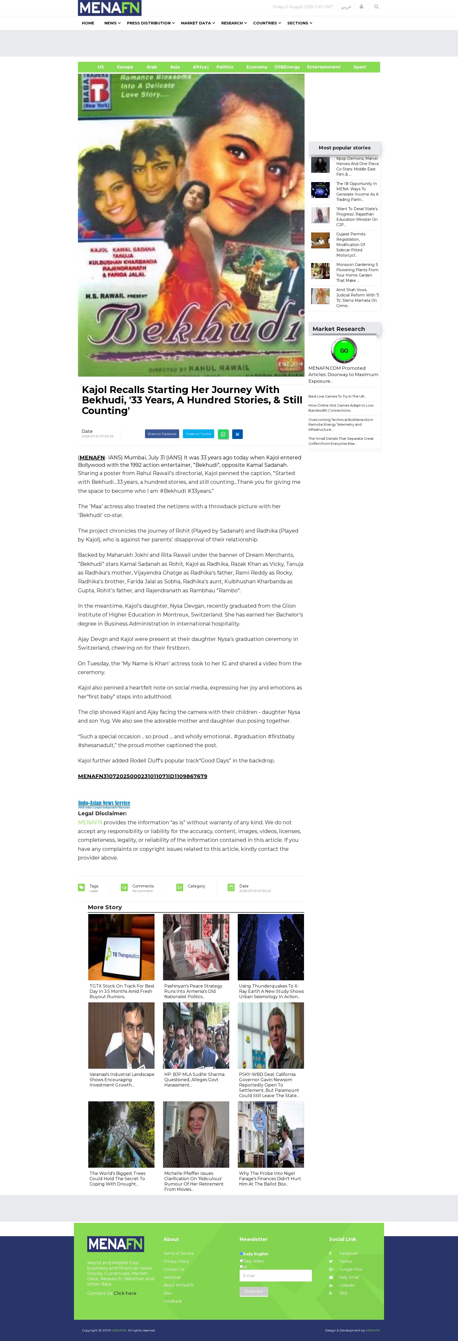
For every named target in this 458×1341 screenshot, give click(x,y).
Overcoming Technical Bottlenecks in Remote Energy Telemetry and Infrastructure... (341, 424)
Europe (125, 67)
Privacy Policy (176, 1261)
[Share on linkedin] (237, 434)
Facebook (348, 1253)
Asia (175, 67)
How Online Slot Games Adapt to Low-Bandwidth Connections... (342, 407)
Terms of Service (179, 1253)
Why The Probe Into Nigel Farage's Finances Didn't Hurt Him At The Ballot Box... (270, 1179)
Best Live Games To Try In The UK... (338, 396)
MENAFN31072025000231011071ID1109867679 (142, 776)
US (94, 67)
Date (87, 431)
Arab (152, 67)
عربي (346, 7)
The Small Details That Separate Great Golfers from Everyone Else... (341, 441)
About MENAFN (179, 1285)
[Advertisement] (231, 43)
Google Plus (350, 1269)
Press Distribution (149, 23)
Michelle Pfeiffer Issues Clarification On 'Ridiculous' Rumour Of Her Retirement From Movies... (194, 1181)
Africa (199, 67)
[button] (361, 7)
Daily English (255, 1254)
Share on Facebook (162, 434)
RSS (342, 1293)
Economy (257, 67)
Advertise (172, 1277)
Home (88, 23)
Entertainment (316, 67)
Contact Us (174, 1269)
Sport (356, 67)
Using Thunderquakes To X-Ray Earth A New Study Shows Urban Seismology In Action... (271, 991)
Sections (297, 23)
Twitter (345, 1261)
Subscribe (254, 1291)
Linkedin (346, 1285)
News (110, 23)
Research (232, 23)
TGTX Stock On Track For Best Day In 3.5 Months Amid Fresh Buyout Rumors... (122, 991)
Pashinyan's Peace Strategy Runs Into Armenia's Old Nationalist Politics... (193, 991)
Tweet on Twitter (199, 434)
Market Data (196, 23)
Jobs (168, 1293)
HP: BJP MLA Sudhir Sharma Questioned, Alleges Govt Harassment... (194, 1080)
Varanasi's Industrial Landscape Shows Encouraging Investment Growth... (122, 1080)
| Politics (223, 67)
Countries (265, 23)
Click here (125, 1293)
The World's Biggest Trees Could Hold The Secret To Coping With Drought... (117, 1179)
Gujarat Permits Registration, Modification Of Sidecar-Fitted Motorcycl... (350, 245)
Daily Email (348, 1277)
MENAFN (92, 457)
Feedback (173, 1301)
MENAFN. (119, 1330)
